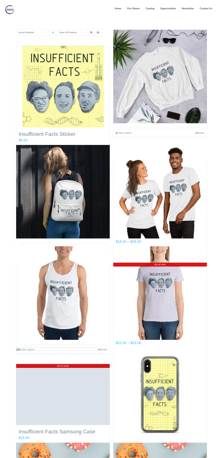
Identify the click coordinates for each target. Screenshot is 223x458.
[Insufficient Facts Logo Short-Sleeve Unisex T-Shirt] (160, 191)
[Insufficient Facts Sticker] (63, 86)
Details (201, 133)
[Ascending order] (53, 32)
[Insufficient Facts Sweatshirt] (160, 76)
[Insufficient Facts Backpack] (63, 191)
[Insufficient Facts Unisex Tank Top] (63, 293)
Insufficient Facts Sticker (47, 134)
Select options (125, 133)
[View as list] (98, 32)
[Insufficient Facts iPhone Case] (160, 394)
